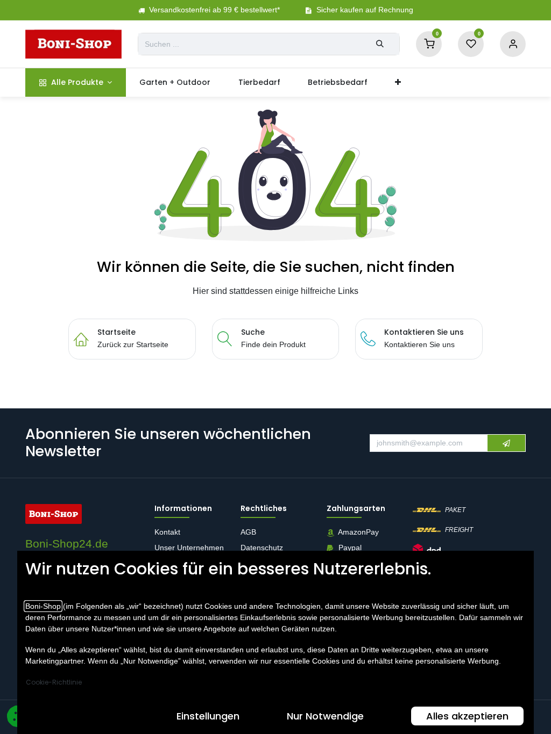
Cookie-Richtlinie (54, 682)
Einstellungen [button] (207, 716)
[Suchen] (380, 44)
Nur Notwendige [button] (325, 716)
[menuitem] (75, 82)
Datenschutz (262, 548)
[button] (506, 443)
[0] (429, 43)
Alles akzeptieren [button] (467, 716)
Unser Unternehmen (189, 548)
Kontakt (167, 532)
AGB (249, 532)
